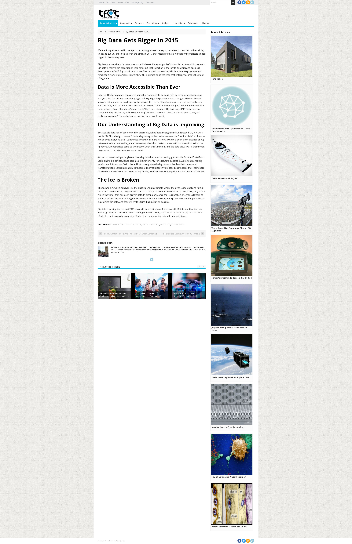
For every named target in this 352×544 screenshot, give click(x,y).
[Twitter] (244, 2)
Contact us (150, 2)
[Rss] (248, 2)
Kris (109, 243)
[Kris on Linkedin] (151, 259)
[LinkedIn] (252, 2)
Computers (125, 23)
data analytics (151, 224)
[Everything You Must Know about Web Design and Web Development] (114, 289)
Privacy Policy (137, 2)
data (138, 224)
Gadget (165, 23)
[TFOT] (109, 13)
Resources (192, 23)
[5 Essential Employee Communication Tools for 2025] (151, 289)
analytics (118, 224)
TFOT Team (111, 2)
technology (177, 224)
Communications (107, 23)
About (101, 2)
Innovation (178, 23)
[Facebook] (239, 2)
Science (138, 23)
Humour (206, 23)
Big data (102, 209)
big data (129, 224)
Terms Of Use (123, 2)
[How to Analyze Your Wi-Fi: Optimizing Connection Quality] (188, 289)
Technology (152, 23)
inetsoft (165, 224)
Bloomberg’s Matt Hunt (131, 109)
